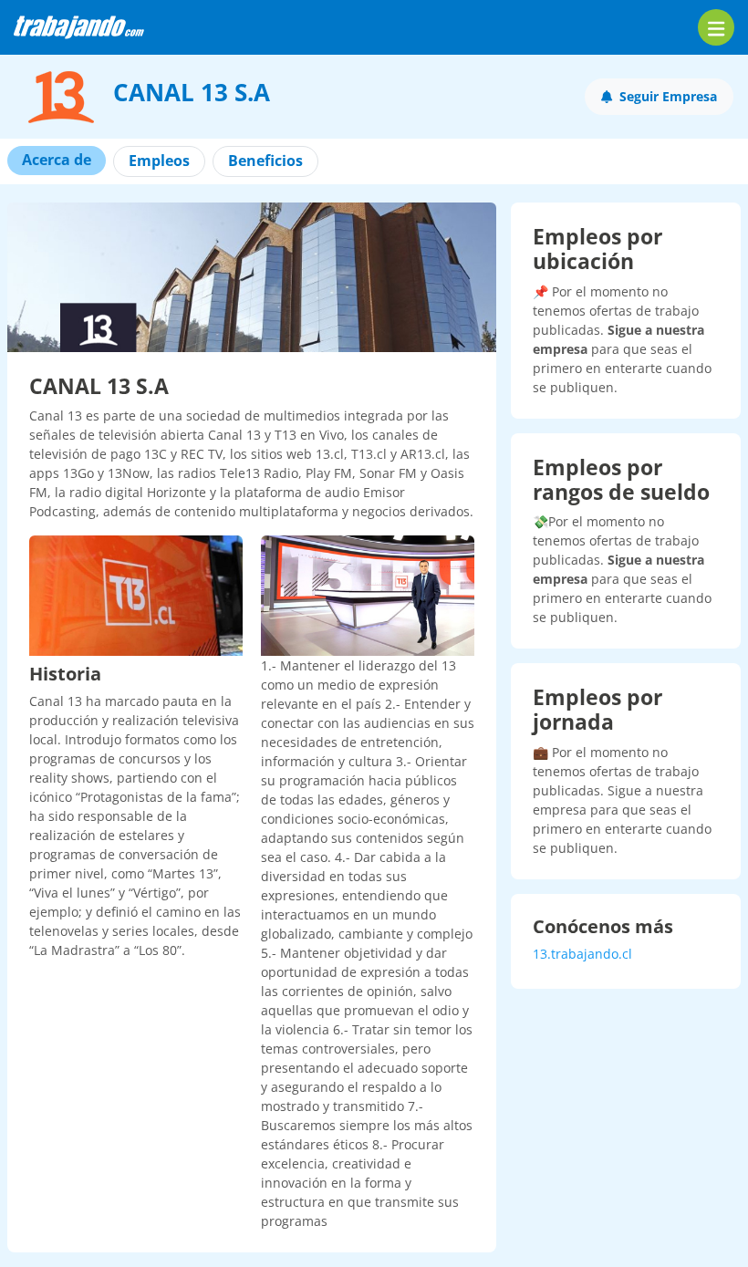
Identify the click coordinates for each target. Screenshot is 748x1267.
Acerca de (56, 160)
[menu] (716, 27)
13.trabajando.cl (582, 953)
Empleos (159, 161)
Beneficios (265, 161)
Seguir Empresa (668, 96)
